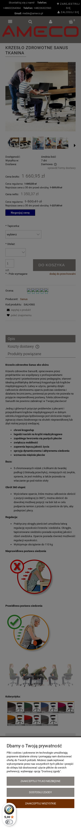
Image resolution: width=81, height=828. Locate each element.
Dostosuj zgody (40, 792)
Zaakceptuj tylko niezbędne (40, 781)
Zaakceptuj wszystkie (40, 803)
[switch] (9, 822)
